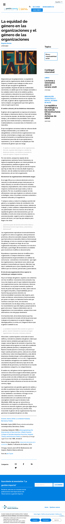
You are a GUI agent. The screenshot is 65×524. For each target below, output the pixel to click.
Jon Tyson (10, 453)
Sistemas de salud (51, 101)
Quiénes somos (55, 507)
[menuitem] (36, 6)
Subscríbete (37, 10)
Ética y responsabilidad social (51, 56)
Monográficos (48, 7)
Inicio (46, 507)
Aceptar (35, 520)
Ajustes (56, 520)
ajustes (23, 522)
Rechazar (46, 520)
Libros (47, 78)
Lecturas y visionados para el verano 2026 (51, 83)
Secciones (36, 7)
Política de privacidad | (48, 514)
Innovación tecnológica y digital (50, 98)
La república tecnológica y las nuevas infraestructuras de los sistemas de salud (52, 111)
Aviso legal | (37, 514)
